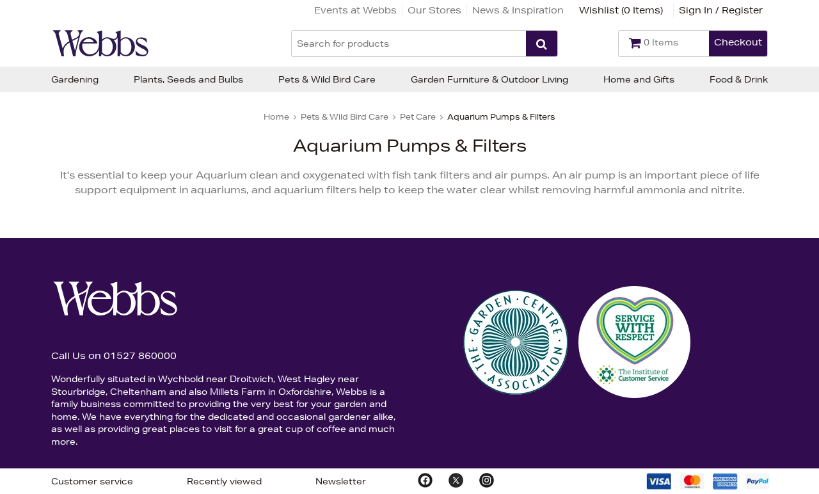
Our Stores (434, 10)
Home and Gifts (638, 79)
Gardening (75, 79)
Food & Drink (739, 79)
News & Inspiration (518, 10)
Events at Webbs (355, 10)
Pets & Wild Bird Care (327, 79)
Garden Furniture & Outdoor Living (489, 79)
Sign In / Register (721, 10)
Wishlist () (621, 10)
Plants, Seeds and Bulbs (188, 79)
